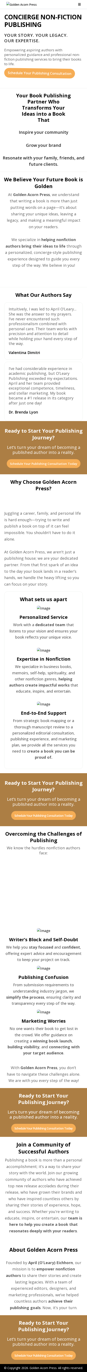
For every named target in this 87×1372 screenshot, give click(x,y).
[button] (79, 4)
